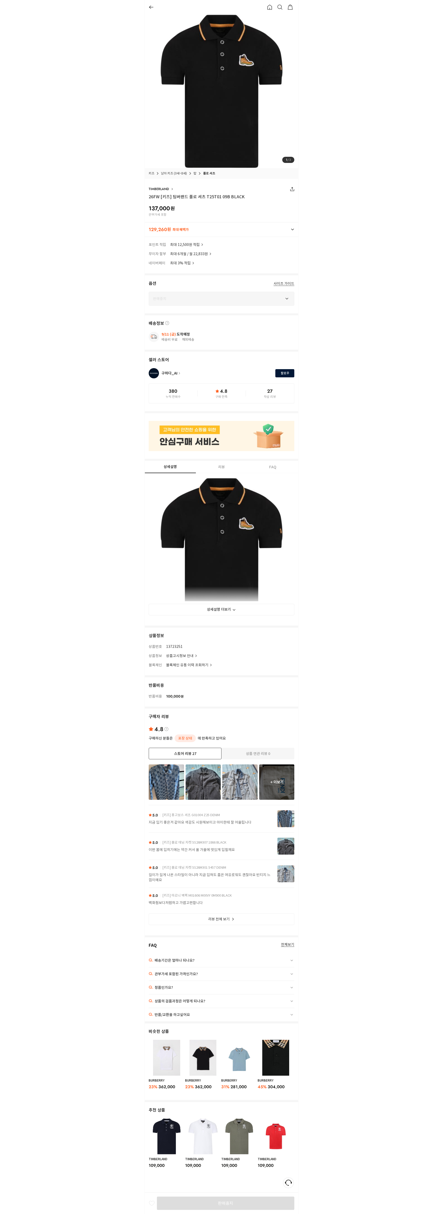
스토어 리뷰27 (185, 753)
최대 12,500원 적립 (185, 244)
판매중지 (225, 1203)
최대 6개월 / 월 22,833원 (189, 254)
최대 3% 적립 (180, 263)
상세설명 (170, 466)
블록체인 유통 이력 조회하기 (187, 665)
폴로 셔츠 (209, 173)
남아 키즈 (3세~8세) (174, 173)
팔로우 (285, 373)
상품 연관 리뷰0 (258, 753)
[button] (221, 229)
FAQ (272, 467)
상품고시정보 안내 (180, 655)
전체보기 (287, 944)
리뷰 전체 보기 (219, 919)
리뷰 (221, 467)
